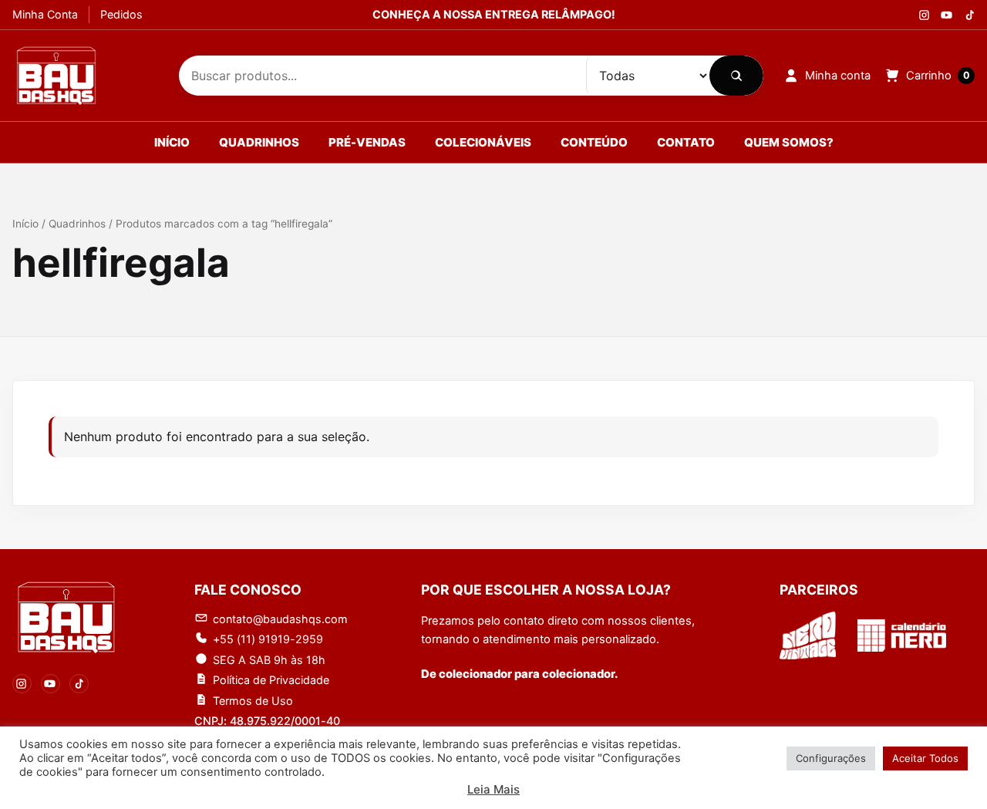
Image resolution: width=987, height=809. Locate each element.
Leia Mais (493, 789)
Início (172, 142)
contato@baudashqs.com (280, 618)
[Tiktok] (969, 15)
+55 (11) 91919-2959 (268, 639)
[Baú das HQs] (66, 617)
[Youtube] (946, 15)
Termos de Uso (253, 700)
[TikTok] (79, 683)
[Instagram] (924, 15)
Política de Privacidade (271, 679)
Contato (686, 142)
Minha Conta (45, 14)
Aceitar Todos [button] (925, 758)
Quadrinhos (259, 142)
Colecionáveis (483, 142)
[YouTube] (50, 683)
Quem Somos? (789, 142)
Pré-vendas (367, 142)
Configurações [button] (831, 758)
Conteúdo (594, 142)
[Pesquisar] (736, 76)
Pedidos (121, 14)
